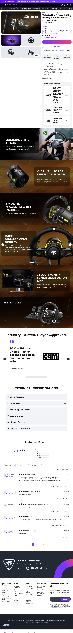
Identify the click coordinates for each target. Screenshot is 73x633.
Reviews (16, 600)
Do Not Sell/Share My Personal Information (55, 620)
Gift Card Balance (30, 588)
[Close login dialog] (50, 350)
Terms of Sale (29, 603)
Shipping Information (29, 591)
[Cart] (67, 4)
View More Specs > (47, 78)
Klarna (15, 598)
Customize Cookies (61, 627)
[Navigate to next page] (43, 544)
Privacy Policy (29, 620)
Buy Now (63, 47)
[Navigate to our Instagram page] (27, 568)
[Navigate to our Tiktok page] (41, 568)
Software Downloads (17, 587)
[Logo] (11, 5)
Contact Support (18, 593)
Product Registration (17, 590)
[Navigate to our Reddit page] (45, 568)
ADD (67, 95)
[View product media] (11, 40)
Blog (3, 592)
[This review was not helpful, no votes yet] (67, 486)
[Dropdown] (2, 5)
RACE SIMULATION (43, 8)
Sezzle (15, 595)
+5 (37, 55)
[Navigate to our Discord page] (36, 568)
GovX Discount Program (41, 587)
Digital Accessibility (5, 595)
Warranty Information (29, 597)
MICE (25, 8)
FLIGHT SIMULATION (33, 8)
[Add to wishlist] (71, 16)
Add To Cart (62, 42)
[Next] (70, 244)
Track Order (29, 586)
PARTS (68, 8)
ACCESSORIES (61, 8)
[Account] (64, 4)
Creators (39, 595)
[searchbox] (9, 465)
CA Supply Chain (21, 620)
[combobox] (23, 465)
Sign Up (65, 599)
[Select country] (70, 5)
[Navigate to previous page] (29, 544)
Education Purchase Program (42, 593)
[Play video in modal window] (21, 22)
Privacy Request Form (6, 599)
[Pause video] (37, 30)
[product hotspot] (44, 315)
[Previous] (2, 244)
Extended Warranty (28, 601)
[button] (32, 262)
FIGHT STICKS (53, 8)
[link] (47, 22)
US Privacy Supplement (39, 620)
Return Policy (29, 594)
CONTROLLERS (11, 8)
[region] (36, 628)
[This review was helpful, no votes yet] (65, 486)
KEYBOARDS (20, 8)
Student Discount (42, 589)
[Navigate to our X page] (18, 568)
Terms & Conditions (12, 620)
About (3, 588)
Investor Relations (7, 601)
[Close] (71, 624)
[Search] (62, 4)
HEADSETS (3, 8)
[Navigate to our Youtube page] (32, 568)
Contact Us (5, 590)
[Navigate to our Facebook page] (23, 568)
